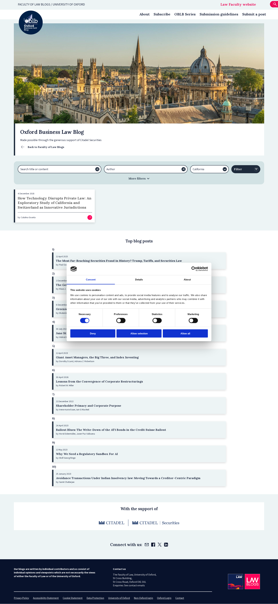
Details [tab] (139, 279)
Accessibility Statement (46, 598)
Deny (93, 333)
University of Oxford (119, 598)
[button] (139, 178)
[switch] (120, 320)
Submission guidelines (219, 14)
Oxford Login (164, 598)
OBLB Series (185, 14)
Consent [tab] (91, 279)
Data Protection (95, 598)
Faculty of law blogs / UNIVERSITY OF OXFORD (51, 4)
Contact (179, 598)
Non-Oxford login (143, 598)
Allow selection (139, 333)
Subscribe (162, 14)
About (144, 14)
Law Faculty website (238, 4)
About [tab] (187, 279)
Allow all (185, 333)
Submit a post (254, 14)
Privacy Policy (21, 598)
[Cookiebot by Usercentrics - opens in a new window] (194, 268)
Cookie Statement (73, 598)
